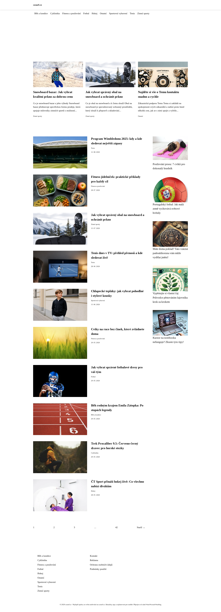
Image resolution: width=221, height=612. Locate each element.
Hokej (94, 13)
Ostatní (103, 13)
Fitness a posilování (71, 13)
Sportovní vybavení (118, 13)
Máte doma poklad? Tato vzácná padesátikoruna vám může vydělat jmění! (170, 253)
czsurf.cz (37, 5)
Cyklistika (55, 13)
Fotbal (86, 13)
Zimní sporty (143, 13)
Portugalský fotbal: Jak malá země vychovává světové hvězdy (168, 208)
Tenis (132, 13)
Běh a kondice (41, 13)
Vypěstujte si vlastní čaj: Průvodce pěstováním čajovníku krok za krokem (170, 297)
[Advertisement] (110, 34)
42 (116, 527)
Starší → (141, 527)
